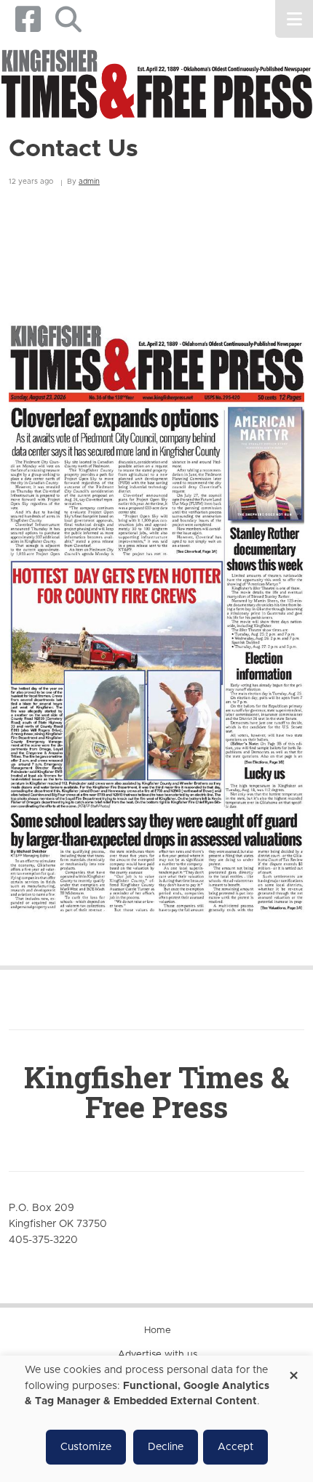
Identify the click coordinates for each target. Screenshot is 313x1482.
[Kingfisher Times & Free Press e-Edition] (156, 606)
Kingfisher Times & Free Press (156, 1092)
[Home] (156, 86)
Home (157, 1330)
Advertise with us (157, 1354)
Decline (165, 1447)
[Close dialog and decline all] (293, 1370)
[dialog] (156, 1419)
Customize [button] (85, 1447)
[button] (68, 19)
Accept (235, 1447)
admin (89, 181)
